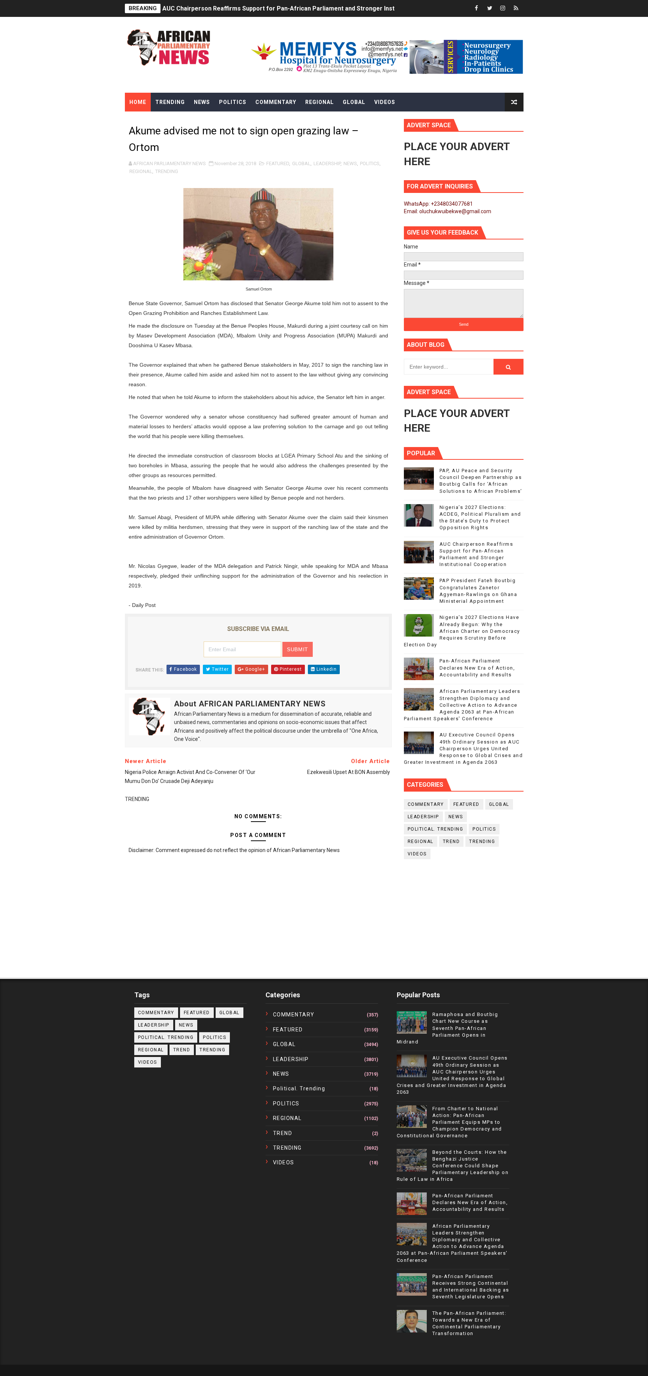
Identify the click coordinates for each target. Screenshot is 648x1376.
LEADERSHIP (327, 163)
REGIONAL (140, 171)
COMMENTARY (426, 804)
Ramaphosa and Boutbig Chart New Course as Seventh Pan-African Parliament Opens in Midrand (447, 1028)
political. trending (436, 829)
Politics (232, 102)
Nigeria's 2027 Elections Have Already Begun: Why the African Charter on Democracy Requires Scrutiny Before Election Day (462, 630)
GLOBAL (301, 163)
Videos (384, 102)
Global (354, 102)
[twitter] (489, 8)
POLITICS (370, 163)
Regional (319, 102)
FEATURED (277, 163)
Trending (170, 102)
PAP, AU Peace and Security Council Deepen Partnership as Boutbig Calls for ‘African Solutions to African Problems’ (327, 8)
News (202, 102)
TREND (451, 841)
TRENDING (166, 171)
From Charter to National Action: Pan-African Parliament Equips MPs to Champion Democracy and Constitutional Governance (449, 1122)
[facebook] (476, 8)
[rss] (516, 8)
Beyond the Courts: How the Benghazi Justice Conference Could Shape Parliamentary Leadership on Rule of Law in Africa (453, 1165)
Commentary (275, 102)
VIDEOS (417, 854)
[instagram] (502, 8)
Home (137, 102)
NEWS (350, 163)
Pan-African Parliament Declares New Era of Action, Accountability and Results (477, 667)
